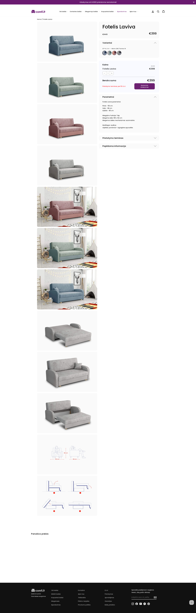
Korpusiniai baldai (107, 12)
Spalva (114, 48)
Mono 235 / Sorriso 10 (114, 53)
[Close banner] (194, 2)
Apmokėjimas (109, 598)
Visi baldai (62, 12)
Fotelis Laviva (38, 566)
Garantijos (108, 601)
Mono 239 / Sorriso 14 (104, 53)
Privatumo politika (84, 605)
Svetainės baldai (75, 12)
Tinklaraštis (82, 598)
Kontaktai (81, 590)
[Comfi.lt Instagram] (132, 603)
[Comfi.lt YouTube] (140, 603)
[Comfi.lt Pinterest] (148, 603)
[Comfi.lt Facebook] (136, 603)
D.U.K (106, 590)
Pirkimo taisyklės (83, 601)
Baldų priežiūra (110, 605)
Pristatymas (109, 594)
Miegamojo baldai (91, 12)
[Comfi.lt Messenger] (144, 603)
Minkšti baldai (56, 594)
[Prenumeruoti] (155, 597)
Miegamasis (55, 601)
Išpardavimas (122, 12)
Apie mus (133, 12)
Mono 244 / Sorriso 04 (119, 53)
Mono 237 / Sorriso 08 (109, 53)
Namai (39, 19)
